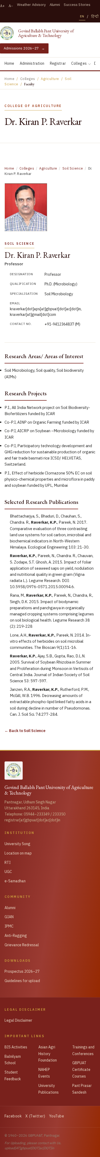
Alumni (55, 4)
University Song (17, 843)
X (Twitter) (35, 1116)
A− (11, 5)
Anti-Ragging (16, 935)
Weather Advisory (31, 4)
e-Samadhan (15, 881)
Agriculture (48, 168)
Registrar (58, 63)
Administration (32, 63)
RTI (8, 862)
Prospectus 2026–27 (22, 971)
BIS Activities (16, 1047)
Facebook (13, 1116)
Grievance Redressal (22, 945)
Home (9, 63)
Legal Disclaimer (18, 1020)
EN (82, 16)
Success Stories (77, 4)
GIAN (9, 916)
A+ (2, 5)
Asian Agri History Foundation (47, 1054)
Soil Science (72, 168)
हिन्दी (95, 16)
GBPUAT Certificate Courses (81, 1069)
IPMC (9, 926)
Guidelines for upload (22, 980)
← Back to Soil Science (25, 730)
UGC (8, 871)
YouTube (56, 1116)
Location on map (18, 853)
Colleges (79, 63)
